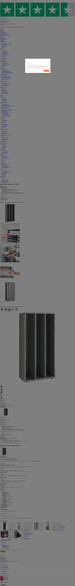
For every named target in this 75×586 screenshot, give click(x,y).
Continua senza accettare (47, 62)
